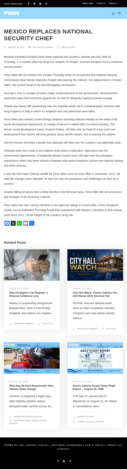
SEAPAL (35, 420)
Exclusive (48, 323)
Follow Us (101, 3)
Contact (63, 449)
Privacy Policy (38, 445)
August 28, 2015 (16, 47)
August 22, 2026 (18, 288)
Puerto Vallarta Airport (91, 422)
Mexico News (68, 47)
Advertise (113, 3)
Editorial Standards (67, 445)
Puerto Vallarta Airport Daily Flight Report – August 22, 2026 (94, 387)
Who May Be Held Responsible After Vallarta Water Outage (31, 387)
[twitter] (34, 3)
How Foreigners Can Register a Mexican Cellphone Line (28, 294)
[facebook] (28, 3)
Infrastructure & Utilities (28, 416)
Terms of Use (14, 445)
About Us (115, 445)
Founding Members (24, 323)
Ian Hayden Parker (43, 47)
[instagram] (46, 3)
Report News (88, 3)
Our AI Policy (95, 445)
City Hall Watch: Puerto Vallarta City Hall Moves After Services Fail (95, 294)
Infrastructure (22, 420)
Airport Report (85, 416)
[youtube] (40, 3)
